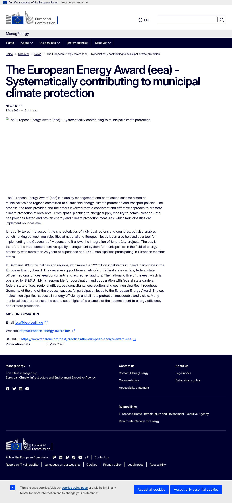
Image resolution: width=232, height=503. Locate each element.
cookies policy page (75, 487)
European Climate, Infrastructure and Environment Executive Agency (164, 414)
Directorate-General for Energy (139, 421)
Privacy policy (112, 464)
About (25, 43)
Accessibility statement (134, 387)
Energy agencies (77, 43)
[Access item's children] (33, 43)
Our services (48, 43)
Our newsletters (129, 380)
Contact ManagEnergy (133, 373)
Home (10, 43)
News (37, 53)
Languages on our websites (62, 464)
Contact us (102, 457)
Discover (101, 43)
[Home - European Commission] (35, 18)
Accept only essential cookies (196, 489)
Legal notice (183, 373)
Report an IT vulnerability (22, 464)
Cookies (91, 464)
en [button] (146, 20)
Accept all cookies (151, 489)
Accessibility (158, 464)
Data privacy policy (188, 380)
